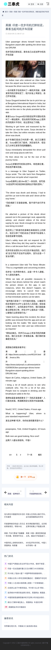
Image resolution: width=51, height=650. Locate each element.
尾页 (40, 455)
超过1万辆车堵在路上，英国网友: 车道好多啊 (25, 602)
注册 (41, 4)
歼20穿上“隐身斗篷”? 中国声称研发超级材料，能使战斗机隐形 (27, 573)
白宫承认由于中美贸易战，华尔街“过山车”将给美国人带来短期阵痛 (27, 588)
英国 (10, 12)
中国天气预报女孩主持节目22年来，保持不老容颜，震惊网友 (27, 564)
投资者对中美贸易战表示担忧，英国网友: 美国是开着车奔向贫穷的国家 (27, 593)
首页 (6, 12)
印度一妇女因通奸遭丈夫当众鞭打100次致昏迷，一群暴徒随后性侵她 (27, 569)
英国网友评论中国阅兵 (17, 607)
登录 (32, 4)
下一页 (29, 455)
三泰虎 (13, 466)
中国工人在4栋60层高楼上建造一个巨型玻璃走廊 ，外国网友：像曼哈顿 (27, 583)
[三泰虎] (11, 4)
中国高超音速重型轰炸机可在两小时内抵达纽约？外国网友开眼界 (27, 597)
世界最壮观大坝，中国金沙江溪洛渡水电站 (20, 626)
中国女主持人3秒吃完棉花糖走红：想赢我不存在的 (27, 578)
